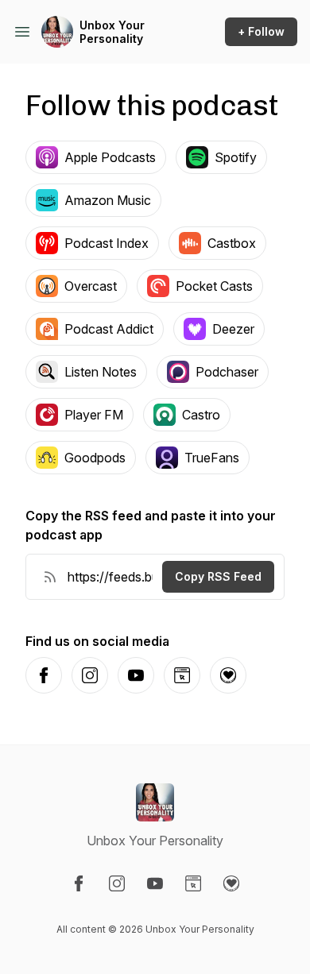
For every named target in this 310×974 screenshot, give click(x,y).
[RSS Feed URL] (50, 577)
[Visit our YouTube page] (155, 883)
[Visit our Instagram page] (117, 883)
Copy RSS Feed (218, 576)
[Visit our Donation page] (231, 883)
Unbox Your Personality (112, 32)
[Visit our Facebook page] (79, 883)
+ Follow (261, 31)
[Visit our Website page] (193, 883)
